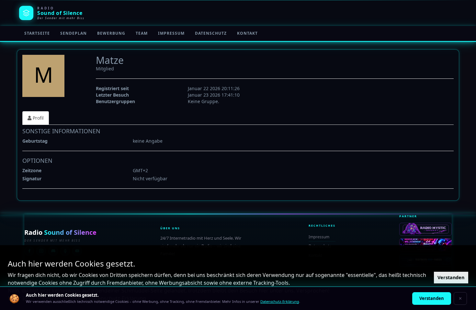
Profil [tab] (37, 118)
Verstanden (450, 277)
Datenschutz (211, 33)
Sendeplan (73, 33)
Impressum (171, 33)
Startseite (37, 33)
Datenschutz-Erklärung (279, 301)
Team (142, 33)
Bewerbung (111, 33)
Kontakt (247, 33)
